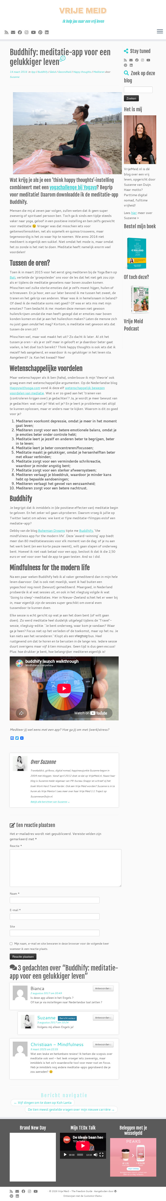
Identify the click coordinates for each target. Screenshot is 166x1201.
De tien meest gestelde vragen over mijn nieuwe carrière (71, 1109)
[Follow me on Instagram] (28, 32)
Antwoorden (103, 988)
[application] (83, 1146)
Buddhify (42, 72)
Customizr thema (93, 1196)
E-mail (15, 910)
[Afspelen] (65, 1155)
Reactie (16, 846)
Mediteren (99, 72)
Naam (15, 894)
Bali (12, 277)
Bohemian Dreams (51, 530)
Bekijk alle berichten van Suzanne (50, 801)
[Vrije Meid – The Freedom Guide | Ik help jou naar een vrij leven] (83, 9)
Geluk (53, 72)
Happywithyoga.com (25, 387)
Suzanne (14, 77)
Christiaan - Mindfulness (56, 1044)
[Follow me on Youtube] (34, 32)
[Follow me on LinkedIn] (48, 32)
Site (12, 926)
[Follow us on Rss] (8, 32)
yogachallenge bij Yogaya (73, 187)
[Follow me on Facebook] (21, 32)
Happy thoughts (82, 72)
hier (134, 212)
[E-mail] (14, 32)
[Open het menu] (160, 32)
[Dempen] (96, 1155)
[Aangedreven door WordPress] (115, 1190)
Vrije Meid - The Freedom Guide (75, 1191)
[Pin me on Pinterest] (41, 32)
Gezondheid (65, 72)
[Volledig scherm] (101, 1155)
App (33, 72)
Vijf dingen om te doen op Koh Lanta (42, 1102)
